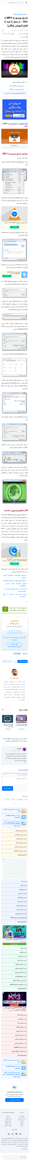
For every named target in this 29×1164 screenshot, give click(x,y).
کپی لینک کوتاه (6, 661)
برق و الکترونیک (8, 1122)
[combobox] (11, 2)
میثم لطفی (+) (14, 678)
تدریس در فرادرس (22, 1120)
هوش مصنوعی (8, 1120)
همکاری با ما (21, 1118)
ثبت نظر (13, 645)
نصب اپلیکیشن (14, 1100)
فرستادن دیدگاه (7, 788)
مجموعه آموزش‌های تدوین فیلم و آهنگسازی (14, 581)
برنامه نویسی (8, 1118)
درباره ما (21, 1125)
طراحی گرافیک (8, 1124)
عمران (8, 1116)
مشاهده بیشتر (24, 1148)
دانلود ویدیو (14, 146)
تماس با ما (21, 1116)
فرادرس (21, 1122)
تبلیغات (21, 1124)
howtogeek (17, 654)
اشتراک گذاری (22, 661)
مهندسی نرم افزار (8, 1125)
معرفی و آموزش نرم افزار (19, 14)
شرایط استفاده (23, 1157)
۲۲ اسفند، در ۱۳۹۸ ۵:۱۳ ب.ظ (16, 750)
